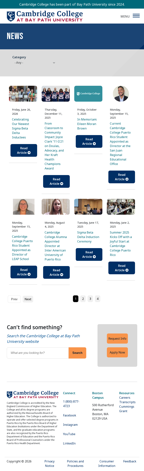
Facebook (69, 415)
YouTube (69, 434)
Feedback (129, 461)
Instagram (70, 425)
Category (19, 57)
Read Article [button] (22, 150)
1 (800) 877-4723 (71, 403)
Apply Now (117, 352)
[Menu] (136, 16)
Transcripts (127, 402)
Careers (124, 398)
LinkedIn (69, 443)
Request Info (117, 338)
